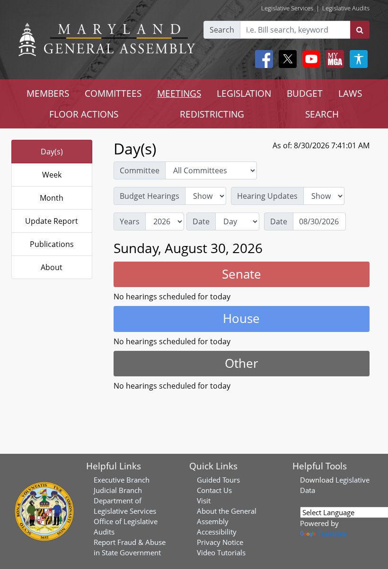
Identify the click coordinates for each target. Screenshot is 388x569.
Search (222, 30)
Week (52, 175)
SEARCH (322, 114)
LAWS (350, 93)
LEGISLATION (244, 93)
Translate (332, 533)
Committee (139, 170)
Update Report (51, 221)
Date (201, 221)
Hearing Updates (267, 196)
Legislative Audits (346, 8)
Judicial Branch (118, 490)
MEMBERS (47, 93)
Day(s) (52, 151)
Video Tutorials (221, 552)
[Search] (360, 30)
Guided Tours (218, 479)
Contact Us (214, 490)
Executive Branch (122, 479)
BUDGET (305, 93)
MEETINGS (179, 93)
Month (51, 198)
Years (130, 221)
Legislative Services (287, 8)
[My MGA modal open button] (333, 59)
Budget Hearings (149, 196)
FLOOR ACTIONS (83, 114)
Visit (204, 500)
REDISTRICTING (212, 114)
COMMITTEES (113, 93)
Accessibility (217, 531)
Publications (52, 244)
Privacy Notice (220, 542)
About (51, 267)
